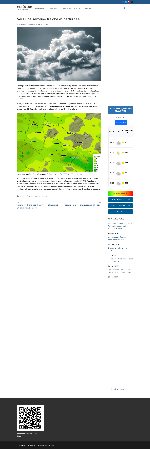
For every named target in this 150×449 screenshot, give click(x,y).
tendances (43, 196)
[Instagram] (132, 2)
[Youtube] (129, 2)
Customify (50, 445)
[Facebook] (123, 2)
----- (130, 8)
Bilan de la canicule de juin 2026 (118, 249)
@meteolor (119, 389)
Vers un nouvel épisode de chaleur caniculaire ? (118, 238)
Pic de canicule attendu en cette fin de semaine (120, 260)
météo (28, 196)
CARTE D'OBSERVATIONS (120, 200)
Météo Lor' (24, 6)
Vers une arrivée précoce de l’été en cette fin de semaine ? (119, 271)
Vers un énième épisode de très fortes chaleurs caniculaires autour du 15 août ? (120, 226)
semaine (34, 196)
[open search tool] (124, 8)
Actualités (44, 24)
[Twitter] (126, 2)
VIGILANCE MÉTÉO (120, 194)
